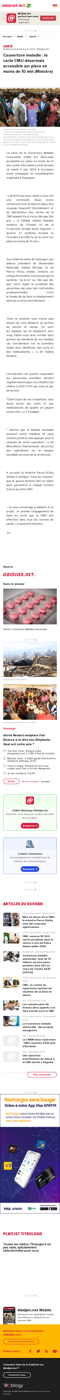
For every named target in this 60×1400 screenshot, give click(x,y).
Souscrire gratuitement (21, 1341)
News (20, 37)
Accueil (7, 37)
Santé (32, 37)
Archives (45, 782)
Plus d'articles (42, 1074)
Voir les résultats (30, 782)
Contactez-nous (17, 1375)
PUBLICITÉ (29, 31)
